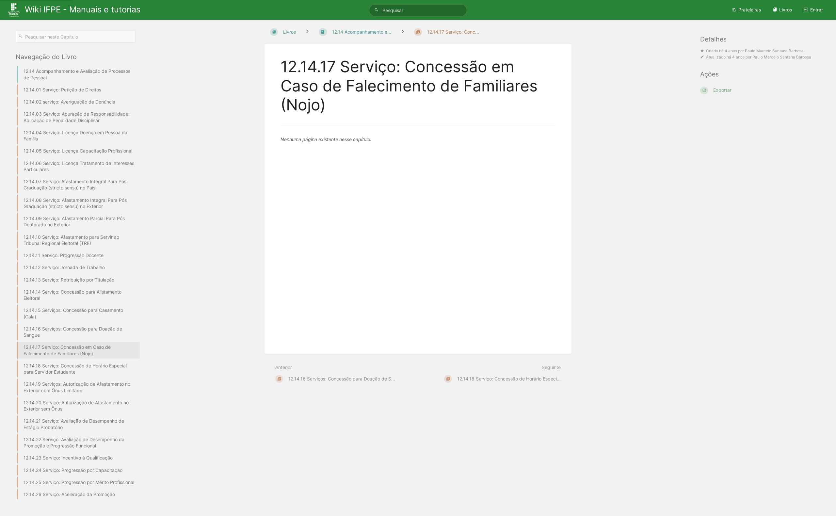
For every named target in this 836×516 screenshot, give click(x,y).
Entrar (816, 9)
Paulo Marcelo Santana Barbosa (774, 50)
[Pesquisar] (377, 10)
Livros (785, 9)
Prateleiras (749, 9)
